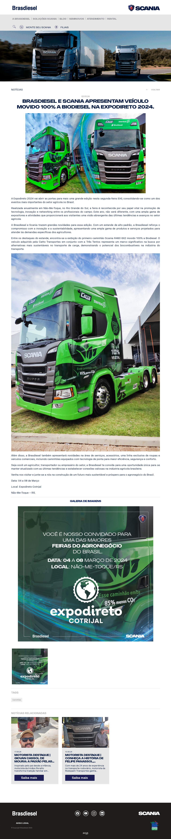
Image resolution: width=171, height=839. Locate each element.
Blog (63, 19)
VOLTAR (154, 89)
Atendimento (95, 19)
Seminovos (76, 19)
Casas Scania (144, 8)
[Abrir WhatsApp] (164, 832)
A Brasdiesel (21, 19)
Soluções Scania (45, 19)
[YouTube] (85, 813)
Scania (149, 813)
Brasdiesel (24, 8)
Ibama (154, 825)
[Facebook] (77, 813)
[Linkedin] (102, 813)
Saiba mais (29, 778)
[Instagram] (94, 813)
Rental (112, 19)
